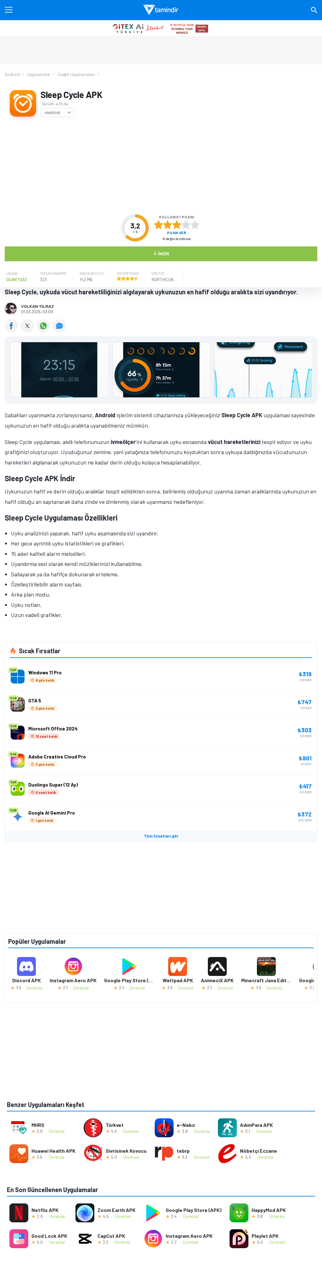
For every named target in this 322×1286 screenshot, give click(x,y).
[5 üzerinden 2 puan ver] (167, 224)
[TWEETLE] (29, 330)
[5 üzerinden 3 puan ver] (176, 224)
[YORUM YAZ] (60, 330)
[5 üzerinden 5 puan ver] (195, 224)
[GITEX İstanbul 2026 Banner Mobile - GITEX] (161, 28)
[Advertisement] (161, 166)
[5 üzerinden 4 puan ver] (185, 224)
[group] (161, 371)
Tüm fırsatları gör (161, 836)
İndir (161, 253)
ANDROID (52, 112)
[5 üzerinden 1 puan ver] (158, 224)
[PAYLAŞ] (13, 330)
